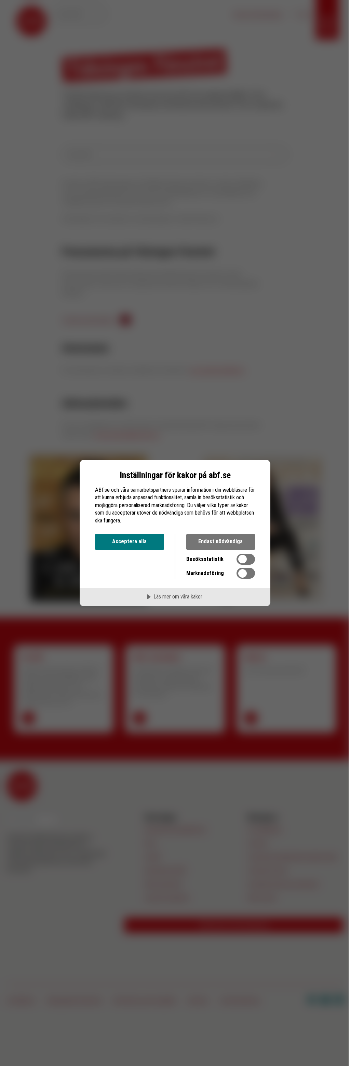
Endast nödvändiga (220, 541)
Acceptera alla (129, 541)
